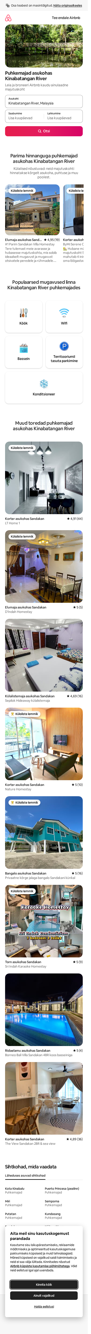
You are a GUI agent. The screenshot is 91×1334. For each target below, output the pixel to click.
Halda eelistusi (44, 1306)
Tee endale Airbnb (66, 18)
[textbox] (24, 118)
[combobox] (43, 103)
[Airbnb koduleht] (8, 17)
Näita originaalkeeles (67, 5)
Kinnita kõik (44, 1285)
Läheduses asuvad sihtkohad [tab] (25, 1175)
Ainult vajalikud (43, 1296)
